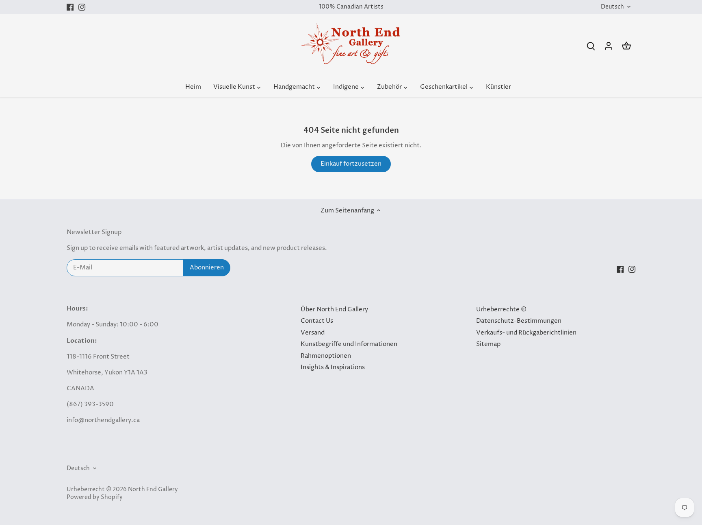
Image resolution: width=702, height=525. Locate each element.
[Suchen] (591, 46)
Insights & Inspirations (333, 367)
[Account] (609, 46)
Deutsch (612, 7)
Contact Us (317, 321)
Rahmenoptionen (326, 356)
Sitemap (488, 344)
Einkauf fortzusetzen (351, 164)
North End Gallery (153, 489)
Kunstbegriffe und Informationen (349, 344)
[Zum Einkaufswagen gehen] (626, 46)
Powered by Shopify (95, 497)
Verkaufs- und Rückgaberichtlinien (526, 332)
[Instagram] (81, 7)
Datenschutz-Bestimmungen (518, 321)
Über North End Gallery (334, 309)
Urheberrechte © (501, 309)
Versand (313, 332)
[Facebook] (70, 7)
